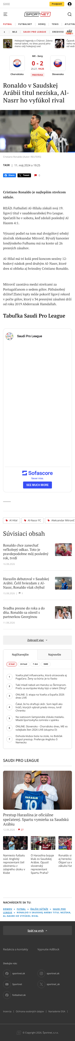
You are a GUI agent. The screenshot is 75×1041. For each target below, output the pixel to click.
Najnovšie (54, 654)
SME (45, 664)
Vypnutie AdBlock (48, 949)
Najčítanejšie (20, 654)
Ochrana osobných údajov (30, 1011)
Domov (7, 909)
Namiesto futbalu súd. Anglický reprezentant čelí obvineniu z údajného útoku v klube (14, 864)
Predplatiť (57, 4)
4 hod (11, 664)
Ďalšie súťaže (39, 909)
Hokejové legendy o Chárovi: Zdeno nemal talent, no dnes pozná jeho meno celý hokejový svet (33, 43)
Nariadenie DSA (56, 1011)
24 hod (23, 664)
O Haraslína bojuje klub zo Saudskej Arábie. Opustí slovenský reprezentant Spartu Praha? (42, 864)
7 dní (35, 664)
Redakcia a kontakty (15, 949)
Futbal (21, 909)
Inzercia (7, 1011)
